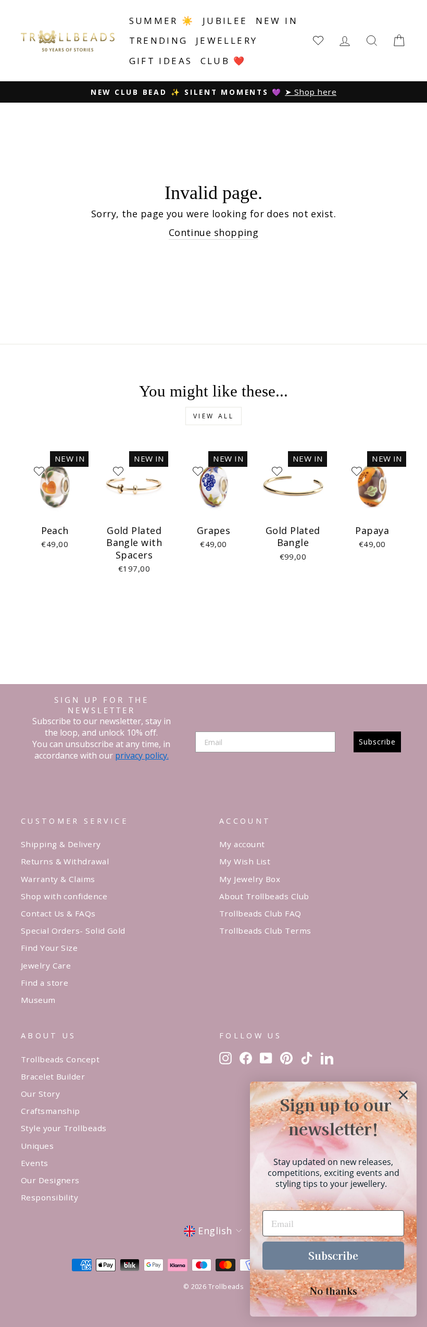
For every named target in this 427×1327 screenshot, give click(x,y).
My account (242, 844)
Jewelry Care (46, 965)
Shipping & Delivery (61, 844)
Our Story (40, 1093)
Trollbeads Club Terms (265, 930)
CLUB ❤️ (223, 61)
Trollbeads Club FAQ (260, 913)
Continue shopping (214, 232)
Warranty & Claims (58, 879)
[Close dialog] (403, 1095)
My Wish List (244, 861)
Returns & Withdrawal (65, 861)
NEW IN (277, 21)
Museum (38, 1000)
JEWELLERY (227, 40)
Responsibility (49, 1197)
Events (34, 1163)
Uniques (37, 1145)
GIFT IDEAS (161, 61)
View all (213, 416)
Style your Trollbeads (63, 1128)
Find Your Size (49, 947)
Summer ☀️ (162, 21)
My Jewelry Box (249, 879)
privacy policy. (142, 755)
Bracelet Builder (53, 1076)
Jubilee (225, 21)
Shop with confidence (64, 896)
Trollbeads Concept (60, 1059)
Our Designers (50, 1180)
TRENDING (158, 40)
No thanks (333, 1290)
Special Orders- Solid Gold (73, 930)
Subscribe (377, 742)
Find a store (44, 982)
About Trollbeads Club (264, 896)
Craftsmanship (50, 1111)
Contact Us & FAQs (58, 913)
